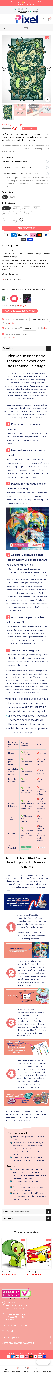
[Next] (49, 69)
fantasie (5, 263)
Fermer (50, 3)
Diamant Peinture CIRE (13, 328)
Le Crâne (13, 254)
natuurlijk (5, 266)
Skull (11, 269)
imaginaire (19, 263)
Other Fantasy (26, 266)
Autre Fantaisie (17, 251)
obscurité (13, 266)
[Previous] (4, 69)
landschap (28, 263)
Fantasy (12, 263)
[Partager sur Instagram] (8, 1330)
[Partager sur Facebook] (3, 274)
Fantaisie (5, 254)
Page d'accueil (7, 28)
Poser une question (10, 246)
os (19, 266)
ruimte (42, 266)
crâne (28, 260)
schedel (5, 269)
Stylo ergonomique (12, 334)
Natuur (48, 263)
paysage (36, 266)
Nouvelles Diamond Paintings (29, 254)
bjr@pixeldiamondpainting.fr (29, 9)
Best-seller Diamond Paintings (36, 251)
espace (43, 260)
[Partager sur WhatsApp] (17, 274)
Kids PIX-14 (6, 1272)
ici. (7, 715)
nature (36, 263)
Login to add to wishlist (14, 279)
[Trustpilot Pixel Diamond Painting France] (27, 847)
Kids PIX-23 (31, 1272)
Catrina (23, 260)
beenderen (14, 260)
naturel (42, 263)
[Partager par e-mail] (13, 274)
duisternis (35, 260)
